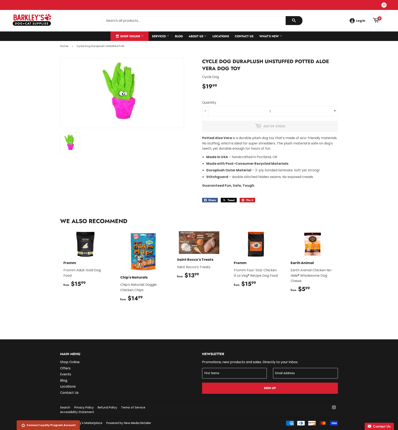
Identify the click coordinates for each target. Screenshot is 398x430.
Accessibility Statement (77, 412)
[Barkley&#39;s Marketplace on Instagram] (334, 407)
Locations (220, 36)
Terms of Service (133, 407)
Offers (65, 368)
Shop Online (130, 36)
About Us (196, 36)
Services (159, 36)
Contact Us (244, 36)
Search (65, 407)
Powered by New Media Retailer (128, 423)
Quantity (209, 102)
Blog (179, 36)
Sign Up (270, 388)
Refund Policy (107, 407)
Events (65, 374)
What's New (269, 36)
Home (64, 46)
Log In (360, 21)
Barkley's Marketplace (86, 423)
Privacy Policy (84, 407)
